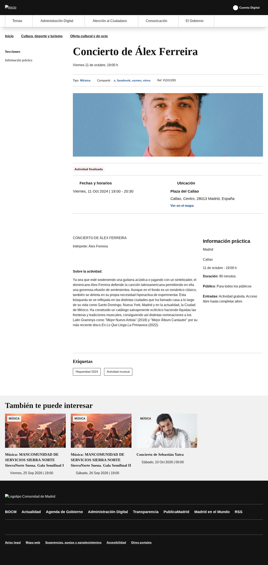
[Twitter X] (36, 527)
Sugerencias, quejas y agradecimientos (73, 542)
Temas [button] (17, 21)
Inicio (9, 36)
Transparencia (145, 512)
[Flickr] (99, 527)
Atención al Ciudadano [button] (110, 21)
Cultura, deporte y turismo (42, 36)
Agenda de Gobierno (64, 512)
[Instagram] (23, 527)
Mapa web (33, 542)
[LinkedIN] (61, 527)
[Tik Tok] (86, 527)
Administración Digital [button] (57, 21)
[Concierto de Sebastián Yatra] (167, 439)
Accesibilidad (116, 542)
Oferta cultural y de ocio (89, 36)
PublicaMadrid (176, 512)
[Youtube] (48, 527)
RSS (238, 512)
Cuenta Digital (249, 7)
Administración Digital (108, 512)
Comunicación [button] (156, 21)
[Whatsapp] (74, 527)
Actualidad (31, 512)
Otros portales (141, 542)
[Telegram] (111, 527)
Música (85, 80)
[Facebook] (11, 527)
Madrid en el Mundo (212, 512)
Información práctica (18, 60)
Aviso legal (13, 542)
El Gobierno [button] (195, 21)
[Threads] (124, 527)
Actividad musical (118, 371)
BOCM (11, 512)
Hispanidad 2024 (87, 371)
